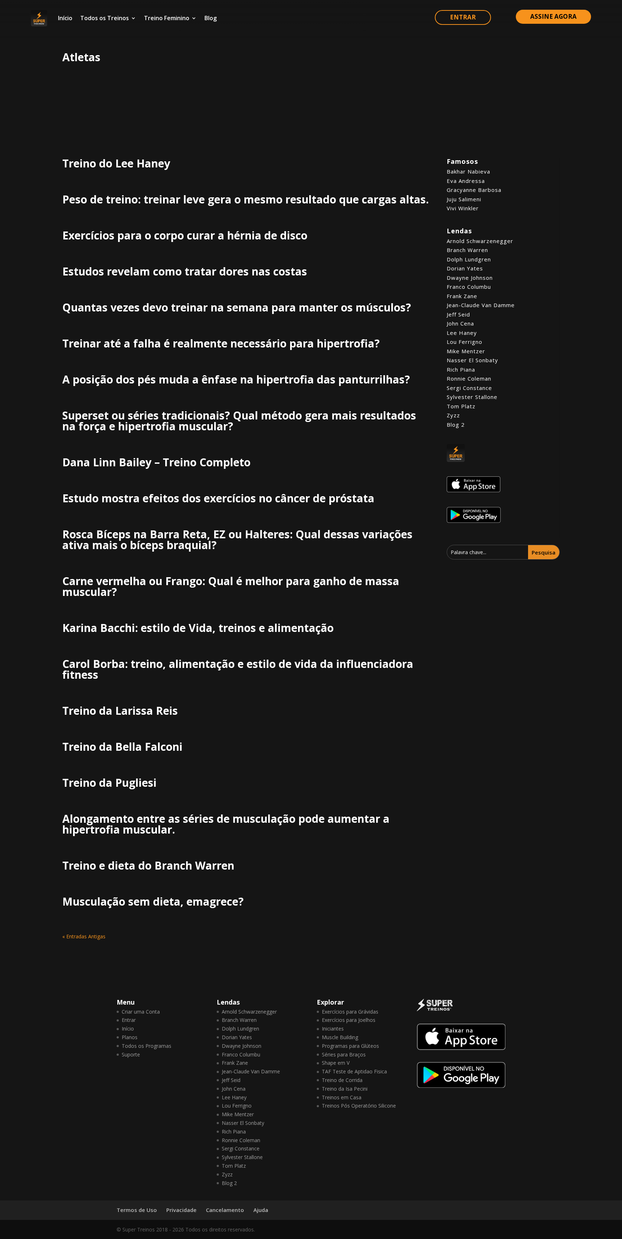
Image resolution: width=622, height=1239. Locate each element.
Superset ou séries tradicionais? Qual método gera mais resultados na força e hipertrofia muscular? (239, 421)
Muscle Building (340, 1037)
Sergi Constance (469, 387)
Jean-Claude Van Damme (481, 305)
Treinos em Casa (341, 1097)
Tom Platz (461, 406)
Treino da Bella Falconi (122, 746)
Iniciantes (333, 1028)
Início (65, 18)
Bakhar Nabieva (468, 171)
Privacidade (181, 1209)
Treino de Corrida (342, 1080)
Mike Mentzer (466, 351)
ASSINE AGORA (553, 16)
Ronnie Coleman (469, 378)
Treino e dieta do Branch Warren (148, 865)
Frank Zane (462, 296)
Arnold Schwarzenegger (480, 240)
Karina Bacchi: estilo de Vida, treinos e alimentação (198, 627)
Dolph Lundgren (469, 259)
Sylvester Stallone (472, 396)
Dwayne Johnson (470, 277)
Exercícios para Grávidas (350, 1011)
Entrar (129, 1019)
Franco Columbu (469, 286)
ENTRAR (463, 17)
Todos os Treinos (104, 18)
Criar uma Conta (141, 1011)
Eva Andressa (466, 180)
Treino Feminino (166, 18)
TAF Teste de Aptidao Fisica (354, 1071)
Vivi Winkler (463, 208)
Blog (210, 18)
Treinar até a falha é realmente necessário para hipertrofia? (221, 343)
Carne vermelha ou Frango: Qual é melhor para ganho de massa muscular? (230, 586)
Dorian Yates (465, 268)
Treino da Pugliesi (109, 782)
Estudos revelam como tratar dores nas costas (184, 271)
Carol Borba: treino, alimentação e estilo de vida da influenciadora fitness (237, 669)
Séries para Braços (344, 1054)
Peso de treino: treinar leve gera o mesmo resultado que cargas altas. (245, 199)
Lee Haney (462, 332)
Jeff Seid (458, 314)
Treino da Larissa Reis (120, 710)
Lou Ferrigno (464, 341)
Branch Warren (467, 249)
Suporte (131, 1054)
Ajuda (260, 1209)
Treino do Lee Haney (116, 163)
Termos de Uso (137, 1209)
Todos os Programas (146, 1045)
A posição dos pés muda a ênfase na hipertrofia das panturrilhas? (236, 379)
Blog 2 (456, 424)
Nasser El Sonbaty (472, 360)
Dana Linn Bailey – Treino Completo (156, 462)
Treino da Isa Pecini (345, 1088)
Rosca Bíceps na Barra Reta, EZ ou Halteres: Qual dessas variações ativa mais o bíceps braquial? (237, 539)
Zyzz (453, 415)
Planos (130, 1037)
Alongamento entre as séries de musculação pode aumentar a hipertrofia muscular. (225, 824)
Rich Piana (461, 369)
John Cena (460, 323)
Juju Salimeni (464, 199)
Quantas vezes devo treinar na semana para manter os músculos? (236, 307)
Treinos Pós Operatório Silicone (359, 1105)
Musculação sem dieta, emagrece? (153, 901)
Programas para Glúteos (350, 1045)
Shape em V (336, 1062)
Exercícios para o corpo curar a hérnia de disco (184, 235)
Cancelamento (225, 1209)
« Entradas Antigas (83, 936)
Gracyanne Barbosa (474, 189)
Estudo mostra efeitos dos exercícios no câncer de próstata (218, 498)
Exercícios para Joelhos (348, 1019)
